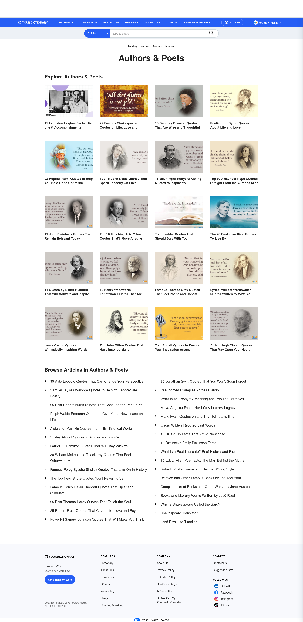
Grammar (106, 584)
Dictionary (107, 563)
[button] (232, 22)
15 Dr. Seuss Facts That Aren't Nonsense (193, 433)
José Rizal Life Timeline (179, 521)
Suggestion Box (223, 570)
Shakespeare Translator (179, 512)
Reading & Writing (138, 46)
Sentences (107, 577)
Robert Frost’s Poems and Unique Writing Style (197, 469)
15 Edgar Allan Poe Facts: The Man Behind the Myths (202, 460)
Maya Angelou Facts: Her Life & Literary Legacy (198, 407)
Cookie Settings (167, 584)
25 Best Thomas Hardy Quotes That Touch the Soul (90, 501)
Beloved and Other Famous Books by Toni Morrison (201, 477)
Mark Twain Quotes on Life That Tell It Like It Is (197, 416)
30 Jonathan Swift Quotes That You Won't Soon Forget (203, 381)
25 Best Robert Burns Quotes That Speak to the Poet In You (97, 404)
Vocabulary (108, 591)
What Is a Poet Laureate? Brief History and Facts (199, 451)
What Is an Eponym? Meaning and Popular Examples (202, 398)
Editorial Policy (166, 577)
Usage (105, 598)
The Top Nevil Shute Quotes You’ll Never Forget (87, 478)
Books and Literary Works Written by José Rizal (198, 495)
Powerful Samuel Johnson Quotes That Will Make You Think (97, 519)
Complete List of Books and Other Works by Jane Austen (205, 486)
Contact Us (220, 563)
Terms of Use (165, 591)
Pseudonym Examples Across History (190, 389)
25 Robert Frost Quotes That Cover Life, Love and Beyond (96, 510)
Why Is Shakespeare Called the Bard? (190, 504)
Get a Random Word (60, 579)
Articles (92, 33)
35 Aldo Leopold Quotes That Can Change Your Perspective (96, 381)
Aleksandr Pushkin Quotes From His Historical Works (91, 428)
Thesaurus (107, 570)
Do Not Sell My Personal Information (170, 600)
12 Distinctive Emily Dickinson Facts (188, 442)
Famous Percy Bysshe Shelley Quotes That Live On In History (98, 469)
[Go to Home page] (33, 22)
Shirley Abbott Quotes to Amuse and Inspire (84, 437)
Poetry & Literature (164, 46)
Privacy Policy (165, 570)
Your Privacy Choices (155, 620)
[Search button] (213, 33)
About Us (162, 563)
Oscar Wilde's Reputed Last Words (188, 425)
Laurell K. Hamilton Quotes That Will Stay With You (90, 445)
